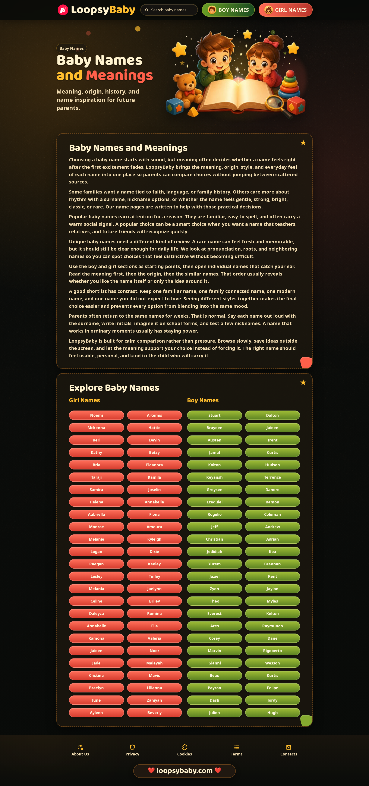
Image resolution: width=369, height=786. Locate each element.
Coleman (272, 514)
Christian (214, 539)
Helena (96, 501)
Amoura (154, 526)
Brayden (214, 427)
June (96, 700)
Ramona (96, 638)
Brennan (272, 563)
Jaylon (272, 588)
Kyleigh (154, 539)
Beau (215, 675)
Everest (214, 613)
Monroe (96, 526)
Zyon (214, 588)
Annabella (154, 501)
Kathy (96, 452)
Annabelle (96, 625)
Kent (272, 576)
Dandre (272, 489)
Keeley (154, 563)
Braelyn (96, 687)
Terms (237, 754)
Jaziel (214, 576)
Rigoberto (272, 650)
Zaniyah (154, 700)
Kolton (214, 464)
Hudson (272, 464)
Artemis (154, 415)
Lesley (96, 576)
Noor (154, 650)
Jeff (214, 526)
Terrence (272, 477)
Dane (273, 638)
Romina (154, 613)
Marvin (214, 650)
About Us (80, 754)
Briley (154, 601)
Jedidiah (214, 551)
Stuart (214, 415)
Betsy (154, 452)
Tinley (154, 576)
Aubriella (96, 514)
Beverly (154, 712)
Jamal (214, 452)
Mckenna (96, 427)
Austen (214, 440)
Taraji (96, 477)
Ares (214, 625)
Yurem (214, 563)
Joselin (154, 489)
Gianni (214, 663)
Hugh (272, 712)
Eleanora (154, 464)
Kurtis (272, 675)
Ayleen (96, 712)
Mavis (154, 675)
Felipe (272, 687)
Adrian (272, 539)
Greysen (215, 489)
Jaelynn (154, 588)
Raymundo (272, 625)
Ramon (272, 501)
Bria (96, 464)
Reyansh (214, 477)
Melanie (96, 539)
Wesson (272, 663)
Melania (96, 588)
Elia (154, 625)
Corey (214, 638)
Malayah (154, 663)
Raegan (96, 563)
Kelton (272, 613)
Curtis (272, 452)
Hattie (154, 427)
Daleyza (96, 613)
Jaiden (96, 650)
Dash (214, 700)
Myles (272, 601)
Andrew (272, 526)
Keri (96, 440)
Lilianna (154, 687)
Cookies (184, 754)
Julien (214, 712)
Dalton (272, 415)
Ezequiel (215, 501)
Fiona (154, 514)
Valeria (154, 638)
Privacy (132, 754)
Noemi (96, 415)
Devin (154, 440)
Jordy (272, 700)
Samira (96, 489)
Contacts (288, 754)
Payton (214, 687)
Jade (96, 663)
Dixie (154, 551)
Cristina (96, 675)
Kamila (154, 477)
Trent (272, 440)
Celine (96, 601)
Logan (96, 551)
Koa (272, 551)
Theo (214, 601)
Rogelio (215, 514)
